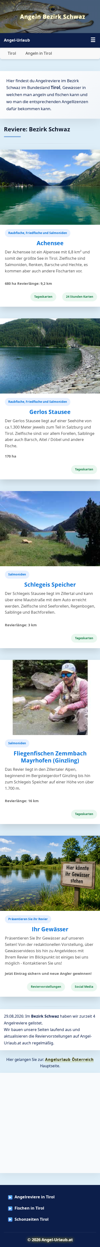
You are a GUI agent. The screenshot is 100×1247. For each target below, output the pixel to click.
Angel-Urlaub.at (57, 1239)
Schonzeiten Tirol (32, 1219)
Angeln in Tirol (38, 53)
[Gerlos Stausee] (50, 356)
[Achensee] (50, 187)
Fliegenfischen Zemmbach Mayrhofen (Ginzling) (50, 757)
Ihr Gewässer (50, 929)
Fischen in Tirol (29, 1208)
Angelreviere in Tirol (35, 1197)
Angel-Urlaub (17, 40)
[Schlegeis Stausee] (50, 528)
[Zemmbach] (50, 697)
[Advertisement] (50, 1123)
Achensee (50, 243)
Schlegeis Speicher (50, 584)
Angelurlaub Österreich (69, 1059)
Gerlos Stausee (50, 411)
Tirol (12, 53)
